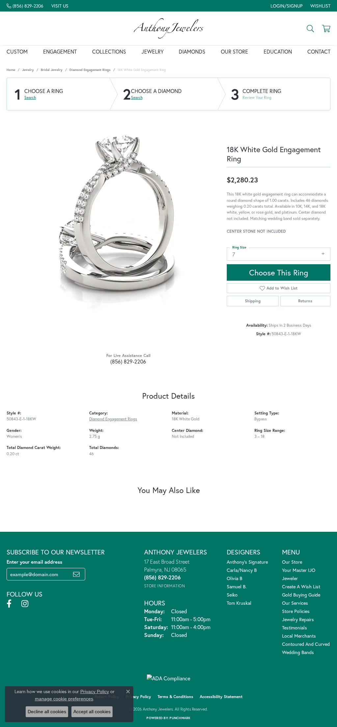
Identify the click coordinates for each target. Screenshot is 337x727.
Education (278, 51)
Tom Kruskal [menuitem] (239, 603)
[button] (285, 6)
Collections (109, 51)
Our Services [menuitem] (295, 603)
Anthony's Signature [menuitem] (247, 562)
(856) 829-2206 (128, 361)
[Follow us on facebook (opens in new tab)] (9, 604)
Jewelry (153, 51)
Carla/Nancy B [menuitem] (242, 570)
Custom (17, 51)
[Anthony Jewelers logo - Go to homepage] (168, 28)
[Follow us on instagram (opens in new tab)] (25, 604)
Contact (318, 51)
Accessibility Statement (221, 696)
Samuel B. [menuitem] (236, 586)
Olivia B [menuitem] (234, 578)
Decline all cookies (47, 711)
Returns (305, 300)
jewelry (28, 70)
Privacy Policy (138, 696)
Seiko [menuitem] (232, 595)
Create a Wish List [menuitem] (301, 586)
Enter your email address (34, 561)
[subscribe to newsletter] (76, 574)
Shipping (253, 300)
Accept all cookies (92, 711)
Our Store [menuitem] (292, 562)
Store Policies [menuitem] (296, 611)
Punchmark (179, 718)
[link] (25, 6)
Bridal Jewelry (52, 70)
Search (30, 97)
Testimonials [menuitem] (294, 627)
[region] (113, 215)
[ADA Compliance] (168, 678)
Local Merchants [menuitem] (299, 636)
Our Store (234, 51)
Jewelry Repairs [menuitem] (298, 619)
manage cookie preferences (64, 698)
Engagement (60, 51)
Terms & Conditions (175, 696)
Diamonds (192, 51)
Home (11, 70)
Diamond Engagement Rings (90, 70)
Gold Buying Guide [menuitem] (301, 595)
